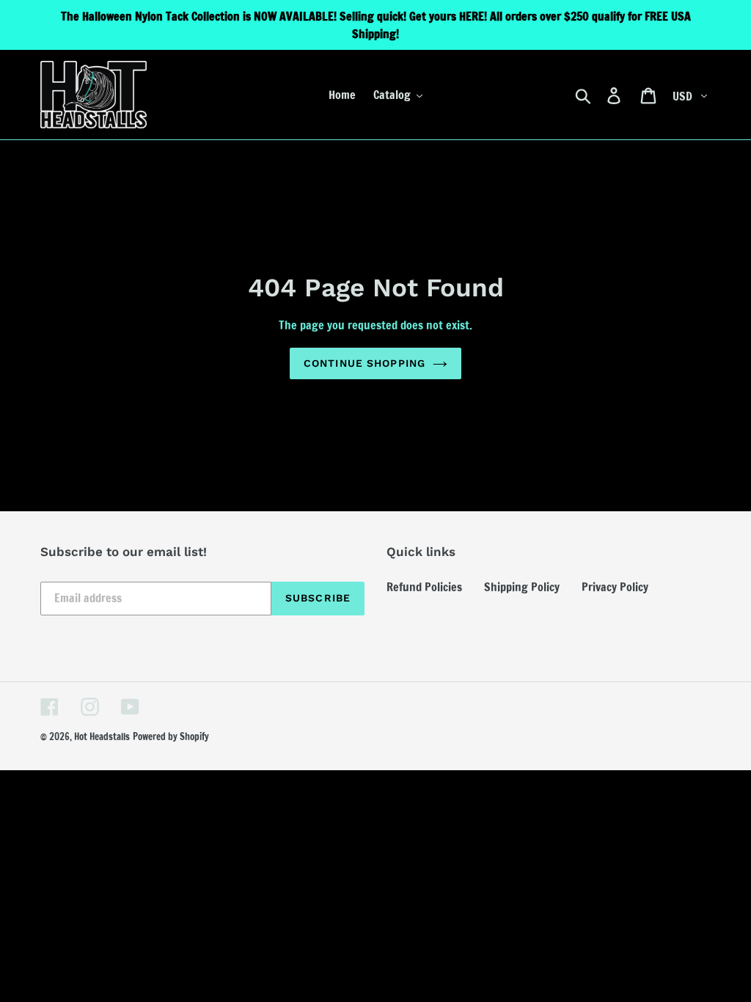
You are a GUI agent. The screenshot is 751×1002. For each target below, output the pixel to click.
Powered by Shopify (171, 736)
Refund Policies (424, 587)
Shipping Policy (522, 587)
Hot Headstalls (102, 736)
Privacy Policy (615, 587)
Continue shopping (364, 363)
